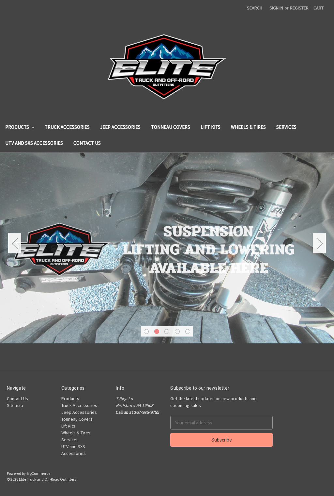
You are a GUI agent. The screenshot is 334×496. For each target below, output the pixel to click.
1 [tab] (146, 331)
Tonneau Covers (170, 127)
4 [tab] (177, 331)
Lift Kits (210, 127)
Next (319, 243)
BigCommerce (38, 473)
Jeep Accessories (120, 127)
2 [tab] (156, 331)
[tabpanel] (167, 248)
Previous (14, 243)
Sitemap (15, 405)
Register (299, 8)
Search (254, 8)
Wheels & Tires (248, 127)
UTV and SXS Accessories (34, 143)
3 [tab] (166, 331)
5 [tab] (187, 331)
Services (286, 127)
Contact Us (87, 143)
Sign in (276, 8)
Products (17, 127)
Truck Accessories (67, 127)
